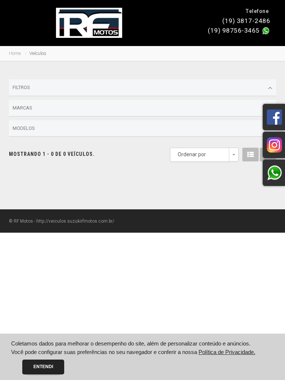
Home (15, 53)
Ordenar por (192, 154)
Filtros (21, 87)
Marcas (22, 108)
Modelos (24, 128)
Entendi (43, 366)
